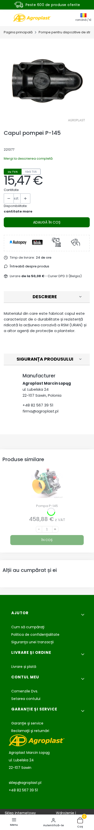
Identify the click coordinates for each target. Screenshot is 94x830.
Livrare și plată (23, 666)
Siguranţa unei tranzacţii (32, 642)
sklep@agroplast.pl (25, 782)
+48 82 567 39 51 (38, 405)
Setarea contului (25, 698)
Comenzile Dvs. (24, 691)
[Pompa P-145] (47, 485)
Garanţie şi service (27, 723)
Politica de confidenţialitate (35, 634)
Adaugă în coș (46, 222)
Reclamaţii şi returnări (30, 730)
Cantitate (11, 189)
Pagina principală (18, 32)
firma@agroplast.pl (40, 411)
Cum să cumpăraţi (27, 627)
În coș (47, 540)
